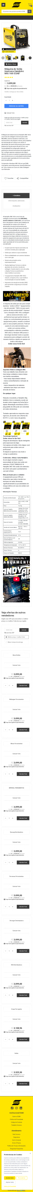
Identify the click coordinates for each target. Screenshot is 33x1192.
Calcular (24, 122)
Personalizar (21, 1178)
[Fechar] (30, 1153)
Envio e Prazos (16, 1143)
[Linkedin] (21, 1108)
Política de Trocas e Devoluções (16, 1146)
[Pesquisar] (29, 11)
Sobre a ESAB (16, 1116)
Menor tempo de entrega (15, 642)
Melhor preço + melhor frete (16, 637)
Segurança (16, 1137)
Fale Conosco (16, 1134)
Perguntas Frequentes (16, 1148)
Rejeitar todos (10, 1182)
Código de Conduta (16, 1122)
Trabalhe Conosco (16, 1125)
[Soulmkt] (21, 1190)
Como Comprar (16, 1140)
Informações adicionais (16, 201)
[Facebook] (12, 1108)
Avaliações (16, 206)
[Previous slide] (2, 57)
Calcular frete (10, 113)
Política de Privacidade (16, 1119)
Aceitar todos (10, 1178)
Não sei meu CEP (8, 125)
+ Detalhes (16, 195)
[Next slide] (30, 57)
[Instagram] (16, 1108)
